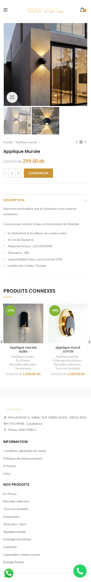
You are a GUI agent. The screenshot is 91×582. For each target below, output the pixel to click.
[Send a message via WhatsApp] (8, 573)
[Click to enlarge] (12, 97)
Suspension (23, 368)
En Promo (22, 360)
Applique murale (22, 356)
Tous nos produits (67, 368)
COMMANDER (38, 173)
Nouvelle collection (22, 364)
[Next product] (85, 142)
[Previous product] (76, 142)
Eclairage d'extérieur (67, 360)
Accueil (7, 142)
